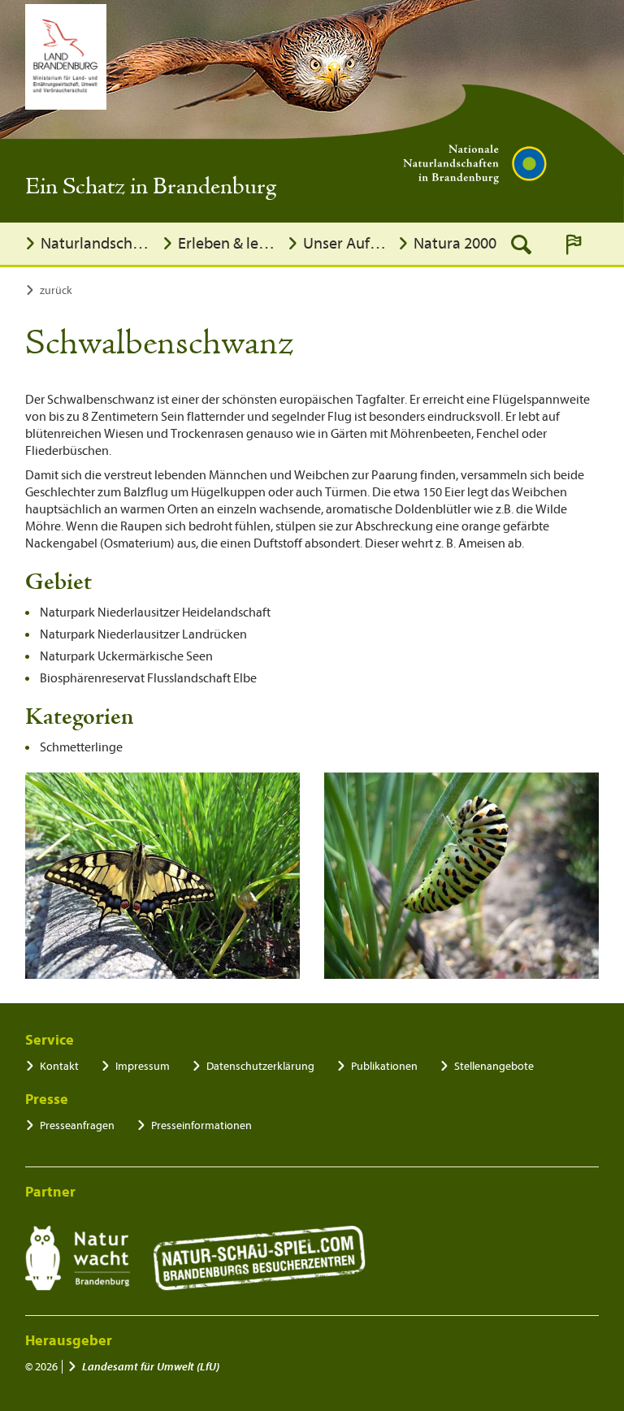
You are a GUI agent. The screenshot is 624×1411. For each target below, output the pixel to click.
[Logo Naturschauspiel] (260, 1258)
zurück (56, 290)
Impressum (142, 1066)
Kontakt (59, 1066)
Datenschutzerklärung (260, 1066)
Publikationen (384, 1066)
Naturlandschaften (97, 243)
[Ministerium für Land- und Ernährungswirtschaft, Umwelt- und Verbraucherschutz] (65, 57)
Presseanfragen (77, 1125)
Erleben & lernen (228, 243)
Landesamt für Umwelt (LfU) (150, 1367)
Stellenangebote (494, 1066)
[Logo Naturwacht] (77, 1258)
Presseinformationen (201, 1125)
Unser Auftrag (346, 243)
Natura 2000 (455, 243)
